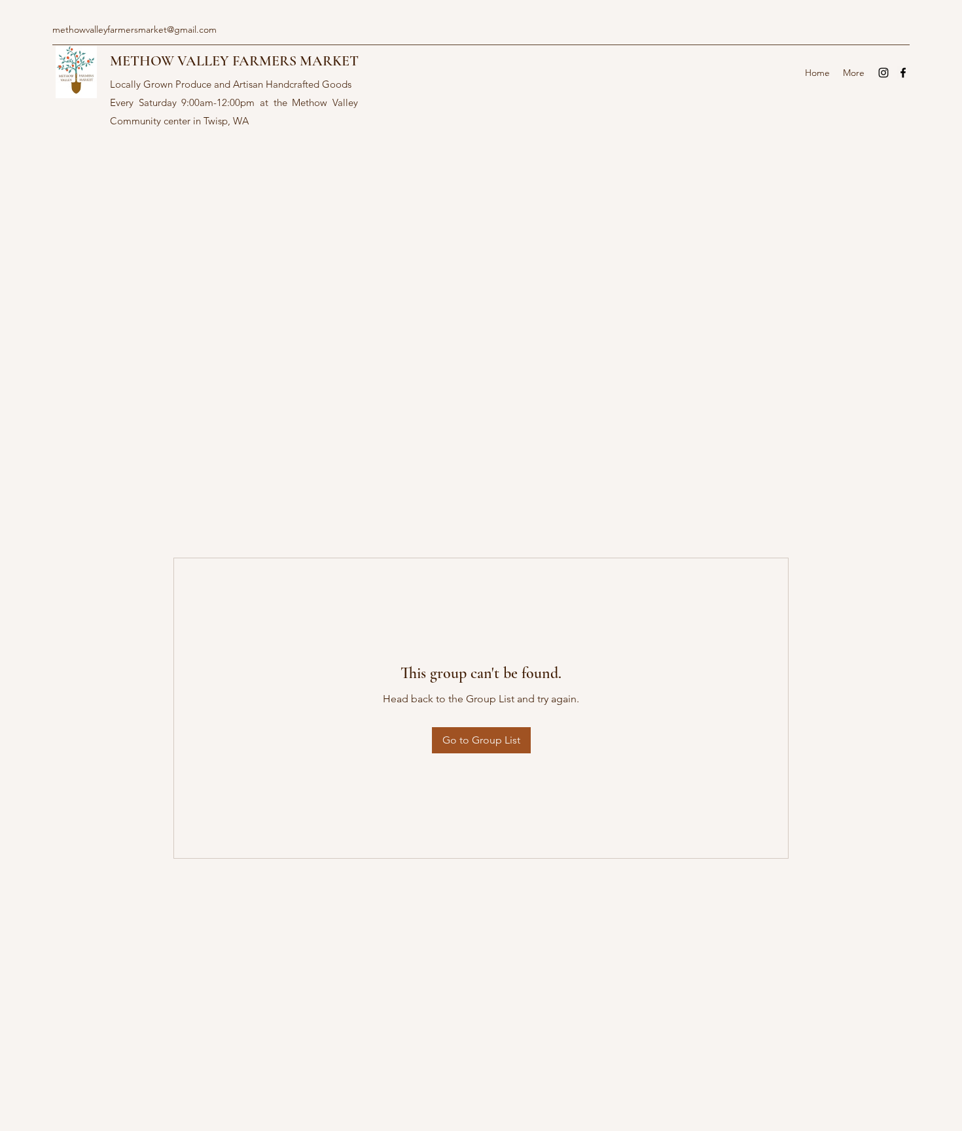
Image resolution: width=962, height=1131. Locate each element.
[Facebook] (903, 72)
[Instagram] (883, 72)
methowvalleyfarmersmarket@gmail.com (134, 29)
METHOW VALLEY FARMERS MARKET (234, 60)
